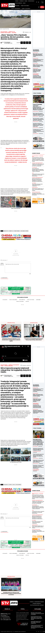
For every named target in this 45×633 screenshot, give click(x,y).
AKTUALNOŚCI (4, 31)
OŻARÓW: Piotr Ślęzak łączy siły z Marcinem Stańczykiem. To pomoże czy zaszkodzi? (38, 164)
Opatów (14, 32)
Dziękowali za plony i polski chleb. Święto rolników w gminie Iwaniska (37, 70)
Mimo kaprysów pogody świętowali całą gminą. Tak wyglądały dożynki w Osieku (38, 55)
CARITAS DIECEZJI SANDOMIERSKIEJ (36, 74)
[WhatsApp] (27, 43)
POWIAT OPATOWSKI (6, 32)
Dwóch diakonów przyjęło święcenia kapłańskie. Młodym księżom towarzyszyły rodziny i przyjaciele (38, 170)
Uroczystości (34, 167)
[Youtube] (43, 3)
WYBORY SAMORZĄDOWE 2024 (37, 177)
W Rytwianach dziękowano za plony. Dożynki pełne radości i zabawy (38, 189)
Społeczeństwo (35, 58)
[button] (38, 2)
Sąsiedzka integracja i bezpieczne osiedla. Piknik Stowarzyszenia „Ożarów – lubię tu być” (38, 125)
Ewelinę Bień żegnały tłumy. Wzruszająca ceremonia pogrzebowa (36, 622)
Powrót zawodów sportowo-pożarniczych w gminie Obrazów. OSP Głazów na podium (38, 107)
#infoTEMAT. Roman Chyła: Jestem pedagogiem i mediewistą (37, 185)
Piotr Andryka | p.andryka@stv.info (8, 43)
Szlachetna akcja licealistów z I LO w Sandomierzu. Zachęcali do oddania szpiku (11, 340)
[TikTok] (40, 632)
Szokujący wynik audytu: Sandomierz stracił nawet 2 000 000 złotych (38, 194)
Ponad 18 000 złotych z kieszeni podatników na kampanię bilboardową (38, 175)
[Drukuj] (30, 43)
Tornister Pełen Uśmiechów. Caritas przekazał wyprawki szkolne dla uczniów (37, 76)
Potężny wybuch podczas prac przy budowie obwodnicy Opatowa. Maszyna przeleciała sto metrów (37, 627)
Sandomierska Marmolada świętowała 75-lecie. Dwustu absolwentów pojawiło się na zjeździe (36, 618)
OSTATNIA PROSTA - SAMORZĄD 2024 (37, 156)
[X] (41, 3)
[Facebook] (41, 1)
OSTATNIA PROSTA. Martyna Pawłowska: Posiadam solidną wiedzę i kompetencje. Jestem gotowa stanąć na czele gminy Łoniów (38, 159)
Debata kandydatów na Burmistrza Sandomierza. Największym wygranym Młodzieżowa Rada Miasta (37, 180)
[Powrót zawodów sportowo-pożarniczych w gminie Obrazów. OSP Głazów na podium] (38, 99)
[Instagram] (43, 1)
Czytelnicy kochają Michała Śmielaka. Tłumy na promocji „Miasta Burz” (33, 339)
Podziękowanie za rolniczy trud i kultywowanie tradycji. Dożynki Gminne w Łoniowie (38, 60)
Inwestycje (12, 31)
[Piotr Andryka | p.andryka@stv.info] (1, 42)
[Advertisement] (16, 131)
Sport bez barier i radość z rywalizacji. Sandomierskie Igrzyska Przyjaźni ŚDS (38, 119)
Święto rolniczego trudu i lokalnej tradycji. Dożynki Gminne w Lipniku (38, 65)
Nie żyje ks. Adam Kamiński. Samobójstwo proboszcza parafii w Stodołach (37, 613)
